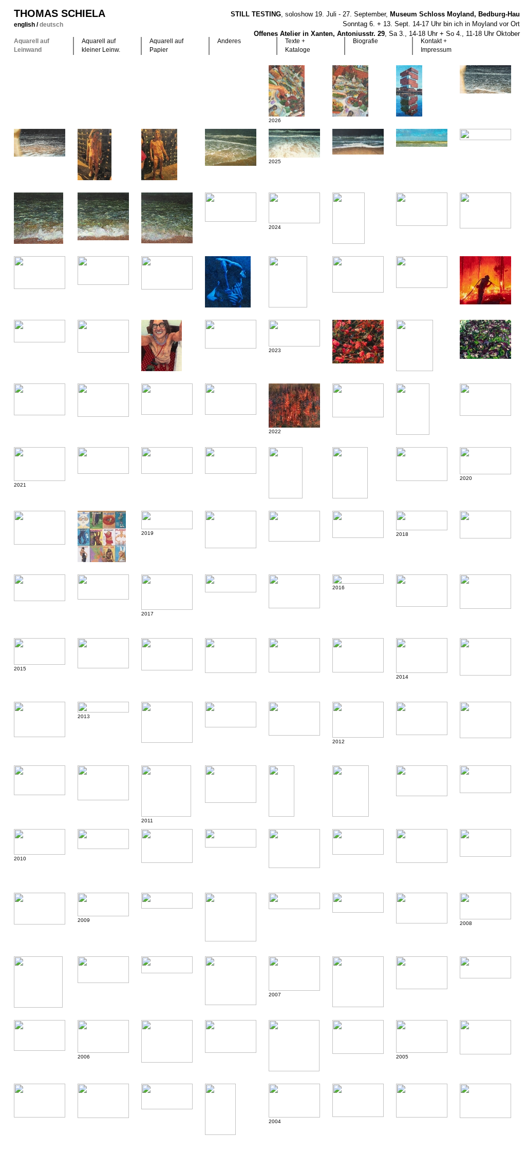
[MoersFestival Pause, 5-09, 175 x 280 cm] (39, 909)
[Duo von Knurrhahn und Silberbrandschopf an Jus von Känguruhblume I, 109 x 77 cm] (350, 91)
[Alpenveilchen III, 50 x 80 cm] (39, 399)
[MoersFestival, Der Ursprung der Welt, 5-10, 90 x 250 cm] (230, 838)
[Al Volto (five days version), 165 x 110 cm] (286, 472)
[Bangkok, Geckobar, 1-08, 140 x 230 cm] (421, 908)
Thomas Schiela (59, 13)
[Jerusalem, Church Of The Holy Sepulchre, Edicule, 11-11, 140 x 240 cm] (39, 780)
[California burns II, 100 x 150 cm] (358, 400)
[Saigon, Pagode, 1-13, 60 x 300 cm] (103, 707)
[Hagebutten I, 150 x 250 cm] (294, 526)
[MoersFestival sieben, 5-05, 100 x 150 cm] (358, 1037)
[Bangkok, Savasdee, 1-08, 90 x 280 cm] (294, 901)
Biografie (365, 41)
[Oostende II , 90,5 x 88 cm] (38, 218)
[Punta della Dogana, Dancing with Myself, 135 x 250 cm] (358, 524)
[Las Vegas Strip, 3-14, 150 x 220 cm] (421, 655)
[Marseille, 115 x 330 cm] (230, 583)
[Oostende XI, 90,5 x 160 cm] (294, 143)
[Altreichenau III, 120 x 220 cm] (485, 524)
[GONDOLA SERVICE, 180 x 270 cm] (421, 464)
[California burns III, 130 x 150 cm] (294, 405)
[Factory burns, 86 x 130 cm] (103, 400)
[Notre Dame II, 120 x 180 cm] (39, 464)
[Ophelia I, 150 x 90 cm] (220, 1109)
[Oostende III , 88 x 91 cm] (103, 216)
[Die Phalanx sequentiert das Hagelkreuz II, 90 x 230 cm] (103, 839)
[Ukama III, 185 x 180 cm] (166, 791)
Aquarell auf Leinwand (31, 45)
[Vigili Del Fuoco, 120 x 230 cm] (230, 460)
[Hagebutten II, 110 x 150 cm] (230, 529)
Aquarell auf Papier (166, 45)
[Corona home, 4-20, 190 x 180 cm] (102, 536)
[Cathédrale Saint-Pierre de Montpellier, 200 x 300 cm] (294, 591)
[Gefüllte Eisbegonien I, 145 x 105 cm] (414, 345)
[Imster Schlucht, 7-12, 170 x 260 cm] (421, 718)
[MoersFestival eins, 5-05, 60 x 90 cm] (103, 1101)
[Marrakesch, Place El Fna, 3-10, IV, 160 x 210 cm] (294, 848)
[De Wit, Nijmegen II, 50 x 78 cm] (39, 272)
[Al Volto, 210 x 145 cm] (350, 472)
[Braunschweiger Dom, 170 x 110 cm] (412, 409)
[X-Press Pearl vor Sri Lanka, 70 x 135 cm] (167, 460)
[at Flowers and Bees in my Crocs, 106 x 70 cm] (94, 154)
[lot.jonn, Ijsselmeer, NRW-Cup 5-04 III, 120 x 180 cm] (294, 1101)
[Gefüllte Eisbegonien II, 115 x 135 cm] (358, 341)
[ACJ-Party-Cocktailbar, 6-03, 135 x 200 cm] (485, 1101)
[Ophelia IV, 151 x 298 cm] (167, 1096)
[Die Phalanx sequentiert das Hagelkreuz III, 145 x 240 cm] (421, 780)
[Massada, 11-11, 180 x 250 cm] (485, 720)
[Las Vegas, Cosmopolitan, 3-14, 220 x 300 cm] (485, 657)
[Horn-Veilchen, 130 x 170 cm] (485, 339)
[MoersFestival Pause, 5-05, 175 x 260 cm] (485, 1037)
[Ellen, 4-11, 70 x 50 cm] (350, 791)
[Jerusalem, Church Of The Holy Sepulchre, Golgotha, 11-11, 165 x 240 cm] (103, 782)
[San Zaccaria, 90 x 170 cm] (485, 460)
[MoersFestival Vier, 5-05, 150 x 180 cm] (167, 1041)
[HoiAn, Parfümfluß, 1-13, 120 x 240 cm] (230, 714)
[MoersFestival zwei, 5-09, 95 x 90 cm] (230, 917)
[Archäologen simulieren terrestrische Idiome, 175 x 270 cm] (294, 973)
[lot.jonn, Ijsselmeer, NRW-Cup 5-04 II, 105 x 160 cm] (358, 1100)
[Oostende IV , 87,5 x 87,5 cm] (167, 217)
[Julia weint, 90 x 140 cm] (103, 1036)
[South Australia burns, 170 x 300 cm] (230, 334)
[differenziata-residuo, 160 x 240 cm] (39, 528)
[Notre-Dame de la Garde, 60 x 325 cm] (358, 579)
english (25, 24)
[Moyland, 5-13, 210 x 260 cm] (167, 722)
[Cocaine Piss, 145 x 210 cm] (167, 592)
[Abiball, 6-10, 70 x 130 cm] (485, 779)
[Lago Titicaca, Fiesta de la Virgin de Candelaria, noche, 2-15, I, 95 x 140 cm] (485, 591)
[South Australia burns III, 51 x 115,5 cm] (39, 331)
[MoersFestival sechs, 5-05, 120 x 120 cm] (294, 1045)
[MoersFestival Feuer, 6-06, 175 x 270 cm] (421, 972)
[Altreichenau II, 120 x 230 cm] (39, 587)
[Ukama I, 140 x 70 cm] (281, 791)
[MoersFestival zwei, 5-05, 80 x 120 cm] (39, 1101)
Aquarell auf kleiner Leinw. (101, 45)
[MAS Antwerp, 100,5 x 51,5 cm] (409, 91)
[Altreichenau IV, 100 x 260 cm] (421, 520)
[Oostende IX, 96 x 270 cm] (421, 138)
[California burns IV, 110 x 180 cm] (167, 399)
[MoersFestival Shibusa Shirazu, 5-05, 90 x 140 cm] (230, 1036)
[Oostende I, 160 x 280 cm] (230, 207)
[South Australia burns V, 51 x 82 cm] (421, 272)
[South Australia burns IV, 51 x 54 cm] (485, 280)
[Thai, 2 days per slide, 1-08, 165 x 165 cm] (167, 964)
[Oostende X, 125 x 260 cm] (358, 142)
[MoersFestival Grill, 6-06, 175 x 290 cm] (39, 1035)
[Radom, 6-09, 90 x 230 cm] (358, 903)
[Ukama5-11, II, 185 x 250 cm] (230, 784)
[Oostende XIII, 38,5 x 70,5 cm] (39, 143)
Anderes (229, 41)
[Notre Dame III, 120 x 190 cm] (485, 399)
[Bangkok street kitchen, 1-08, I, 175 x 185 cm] (230, 980)
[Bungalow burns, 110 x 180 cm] (230, 399)
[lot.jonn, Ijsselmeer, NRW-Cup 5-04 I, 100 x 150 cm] (421, 1101)
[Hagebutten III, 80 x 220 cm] (167, 520)
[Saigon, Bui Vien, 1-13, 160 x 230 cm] (39, 719)
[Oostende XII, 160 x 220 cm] (230, 147)
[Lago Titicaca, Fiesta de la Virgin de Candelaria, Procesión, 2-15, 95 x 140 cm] (230, 655)
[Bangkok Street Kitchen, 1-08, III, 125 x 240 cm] (485, 906)
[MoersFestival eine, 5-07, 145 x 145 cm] (358, 981)
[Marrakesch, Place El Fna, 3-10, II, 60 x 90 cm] (421, 846)
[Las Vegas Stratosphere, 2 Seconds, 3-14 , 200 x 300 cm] (294, 655)
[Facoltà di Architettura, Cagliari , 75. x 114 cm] (167, 273)
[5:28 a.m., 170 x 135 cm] (161, 345)
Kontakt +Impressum (436, 45)
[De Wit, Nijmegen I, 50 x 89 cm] (103, 270)
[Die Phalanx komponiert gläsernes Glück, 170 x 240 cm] (358, 720)
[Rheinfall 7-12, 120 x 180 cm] (294, 719)
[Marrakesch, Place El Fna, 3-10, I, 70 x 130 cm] (485, 843)
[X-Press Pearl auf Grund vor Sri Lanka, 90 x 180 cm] (103, 460)
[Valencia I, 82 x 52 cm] (348, 218)
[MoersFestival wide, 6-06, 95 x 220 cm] (485, 967)
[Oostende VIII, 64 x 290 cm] (485, 134)
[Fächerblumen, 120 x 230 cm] (294, 333)
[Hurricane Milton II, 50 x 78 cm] (421, 209)
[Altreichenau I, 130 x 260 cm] (103, 587)
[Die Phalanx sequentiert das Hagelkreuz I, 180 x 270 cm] (167, 846)
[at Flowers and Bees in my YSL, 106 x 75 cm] (159, 154)
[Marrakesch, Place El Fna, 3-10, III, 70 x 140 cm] (358, 842)
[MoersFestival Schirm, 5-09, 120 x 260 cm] (103, 904)
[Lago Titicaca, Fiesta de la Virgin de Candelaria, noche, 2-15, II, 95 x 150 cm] (421, 590)
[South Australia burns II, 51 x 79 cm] (103, 336)
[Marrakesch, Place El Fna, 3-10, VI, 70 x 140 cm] (39, 842)
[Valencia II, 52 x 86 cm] (294, 207)
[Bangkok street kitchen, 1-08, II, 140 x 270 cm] (103, 969)
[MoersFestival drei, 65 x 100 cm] (421, 1036)
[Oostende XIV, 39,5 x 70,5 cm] (485, 79)
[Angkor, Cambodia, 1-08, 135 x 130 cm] (38, 982)
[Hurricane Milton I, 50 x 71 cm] (485, 210)
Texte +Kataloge (297, 45)
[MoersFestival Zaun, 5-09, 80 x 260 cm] (167, 901)
